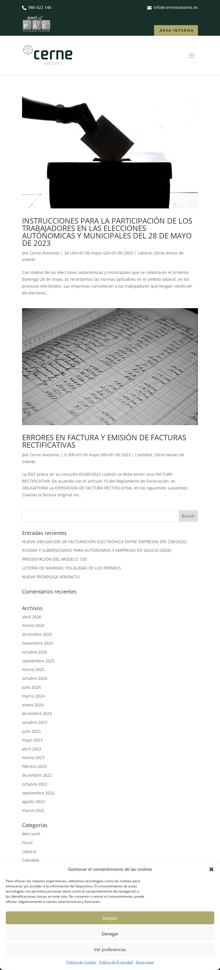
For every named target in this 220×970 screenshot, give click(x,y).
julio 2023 (31, 731)
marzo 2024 (33, 696)
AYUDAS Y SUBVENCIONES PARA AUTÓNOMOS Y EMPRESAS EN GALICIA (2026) (96, 550)
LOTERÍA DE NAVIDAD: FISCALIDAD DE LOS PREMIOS (71, 568)
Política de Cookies (81, 962)
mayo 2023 (32, 740)
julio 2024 (31, 687)
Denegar (110, 934)
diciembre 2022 (37, 775)
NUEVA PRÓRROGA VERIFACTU (51, 576)
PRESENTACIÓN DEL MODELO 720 (54, 559)
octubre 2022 (34, 784)
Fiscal (27, 842)
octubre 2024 (34, 678)
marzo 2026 (33, 625)
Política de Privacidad (116, 962)
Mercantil (31, 833)
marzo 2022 (33, 810)
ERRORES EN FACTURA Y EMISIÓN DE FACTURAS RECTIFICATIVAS (104, 441)
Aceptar (110, 918)
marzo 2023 (33, 757)
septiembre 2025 (38, 661)
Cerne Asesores (45, 253)
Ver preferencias (110, 949)
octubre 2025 (34, 652)
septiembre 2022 (38, 793)
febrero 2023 (34, 766)
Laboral (145, 253)
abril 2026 (31, 617)
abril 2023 (31, 749)
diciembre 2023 (37, 713)
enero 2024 (33, 705)
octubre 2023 (34, 722)
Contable (143, 454)
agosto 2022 (33, 801)
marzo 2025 (33, 669)
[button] (211, 869)
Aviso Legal (145, 962)
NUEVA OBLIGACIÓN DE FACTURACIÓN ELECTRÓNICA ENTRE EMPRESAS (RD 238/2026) (104, 541)
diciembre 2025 (37, 634)
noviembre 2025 (37, 643)
